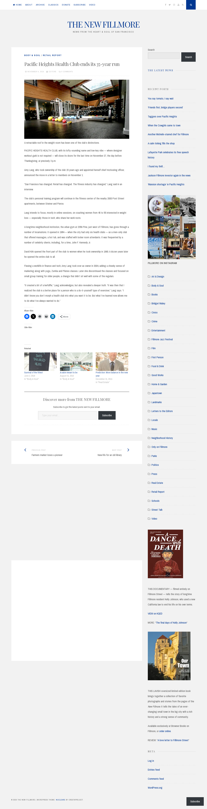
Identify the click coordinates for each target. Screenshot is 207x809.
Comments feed (156, 778)
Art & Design (158, 276)
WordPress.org (155, 787)
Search (151, 50)
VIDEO (92, 4)
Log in (151, 761)
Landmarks (157, 402)
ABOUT (29, 4)
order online (165, 731)
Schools (155, 501)
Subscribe (107, 415)
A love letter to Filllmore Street (173, 740)
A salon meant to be (68, 372)
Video (154, 518)
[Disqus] (76, 516)
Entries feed (154, 769)
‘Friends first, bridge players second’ (165, 107)
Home (19, 4)
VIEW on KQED (155, 613)
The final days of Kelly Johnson (171, 622)
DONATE (66, 4)
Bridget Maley (158, 303)
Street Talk (157, 509)
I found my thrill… (156, 166)
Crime (154, 321)
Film (154, 348)
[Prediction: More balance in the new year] (112, 361)
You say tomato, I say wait (161, 98)
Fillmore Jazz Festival (162, 339)
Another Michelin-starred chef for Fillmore (168, 134)
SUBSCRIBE (80, 4)
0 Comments (67, 71)
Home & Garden (159, 384)
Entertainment (158, 330)
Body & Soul (32, 55)
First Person (157, 357)
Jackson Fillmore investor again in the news (169, 175)
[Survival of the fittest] (40, 361)
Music (154, 429)
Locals (155, 420)
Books (155, 294)
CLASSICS (53, 4)
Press (154, 474)
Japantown (157, 393)
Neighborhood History (162, 438)
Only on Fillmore (159, 447)
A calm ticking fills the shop (161, 143)
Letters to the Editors (162, 411)
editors (52, 71)
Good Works (157, 375)
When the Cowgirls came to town (164, 125)
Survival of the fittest (33, 372)
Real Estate (157, 483)
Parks (154, 456)
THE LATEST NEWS (160, 70)
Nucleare (60, 800)
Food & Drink (158, 366)
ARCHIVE (40, 4)
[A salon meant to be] (76, 361)
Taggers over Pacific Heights (162, 116)
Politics (155, 465)
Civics (155, 312)
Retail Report (52, 55)
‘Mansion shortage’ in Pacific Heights (166, 184)
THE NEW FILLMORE (103, 24)
